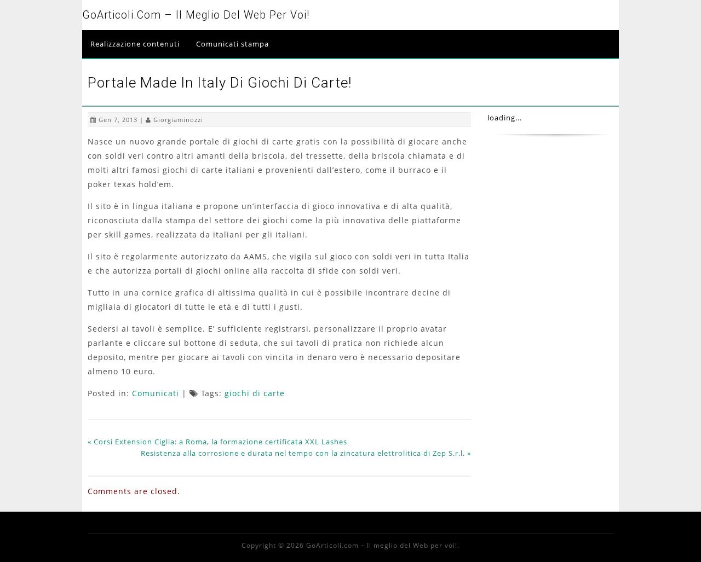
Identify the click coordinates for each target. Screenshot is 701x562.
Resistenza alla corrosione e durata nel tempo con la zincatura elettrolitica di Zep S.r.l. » (306, 453)
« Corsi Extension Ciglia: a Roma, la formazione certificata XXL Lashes (217, 442)
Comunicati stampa (232, 44)
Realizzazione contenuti (135, 44)
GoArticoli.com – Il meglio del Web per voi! (195, 15)
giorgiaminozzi (178, 119)
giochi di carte (255, 393)
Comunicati (155, 393)
